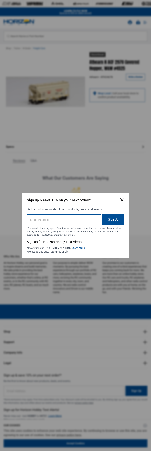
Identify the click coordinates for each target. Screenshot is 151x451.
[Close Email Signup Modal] (122, 200)
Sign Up (113, 219)
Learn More (78, 247)
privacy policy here (65, 235)
